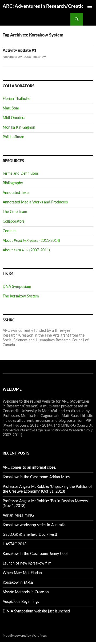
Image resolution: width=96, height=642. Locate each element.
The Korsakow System (21, 296)
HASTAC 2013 (14, 544)
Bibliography (13, 183)
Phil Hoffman (13, 137)
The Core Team (15, 212)
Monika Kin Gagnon (19, 127)
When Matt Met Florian (22, 573)
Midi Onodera (14, 118)
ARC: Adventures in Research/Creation (45, 6)
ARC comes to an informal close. (29, 467)
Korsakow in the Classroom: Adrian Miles (36, 477)
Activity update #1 (20, 50)
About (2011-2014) (31, 241)
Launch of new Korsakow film (27, 563)
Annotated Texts (16, 193)
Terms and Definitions (21, 173)
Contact (9, 231)
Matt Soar (11, 108)
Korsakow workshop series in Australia (34, 525)
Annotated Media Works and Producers (35, 202)
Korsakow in (18, 582)
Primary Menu (89, 6)
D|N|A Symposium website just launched (36, 611)
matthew (39, 56)
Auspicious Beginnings (21, 602)
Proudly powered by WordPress (25, 635)
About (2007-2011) (26, 250)
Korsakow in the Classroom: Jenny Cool (35, 554)
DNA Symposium (17, 287)
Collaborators (14, 221)
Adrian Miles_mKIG (18, 515)
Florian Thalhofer (17, 99)
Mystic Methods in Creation (26, 592)
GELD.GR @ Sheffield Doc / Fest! (30, 535)
